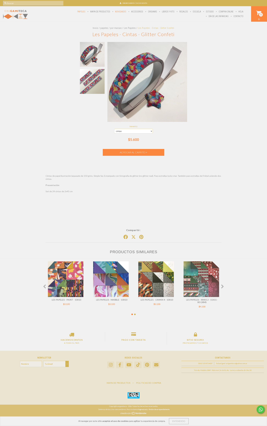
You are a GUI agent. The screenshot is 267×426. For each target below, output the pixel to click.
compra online (225, 11)
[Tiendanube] (133, 414)
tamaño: (133, 126)
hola (240, 11)
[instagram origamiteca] (110, 365)
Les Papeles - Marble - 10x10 (111, 299)
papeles (81, 11)
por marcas (116, 28)
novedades (120, 11)
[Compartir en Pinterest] (141, 237)
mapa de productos (100, 11)
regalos (183, 11)
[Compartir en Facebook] (125, 237)
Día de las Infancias (218, 16)
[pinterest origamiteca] (147, 365)
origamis (152, 11)
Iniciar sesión (141, 3)
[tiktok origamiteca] (138, 365)
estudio (210, 11)
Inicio (95, 28)
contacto (238, 16)
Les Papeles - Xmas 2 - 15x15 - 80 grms (202, 301)
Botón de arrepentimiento (159, 409)
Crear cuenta (128, 3)
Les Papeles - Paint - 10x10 (66, 299)
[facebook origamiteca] (119, 365)
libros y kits (167, 11)
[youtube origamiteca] (128, 365)
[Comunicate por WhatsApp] (261, 410)
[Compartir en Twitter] (133, 237)
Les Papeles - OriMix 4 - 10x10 (157, 299)
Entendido (178, 421)
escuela (196, 11)
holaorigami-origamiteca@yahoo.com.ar (231, 363)
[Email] (156, 365)
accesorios (137, 11)
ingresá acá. (143, 409)
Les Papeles (130, 28)
